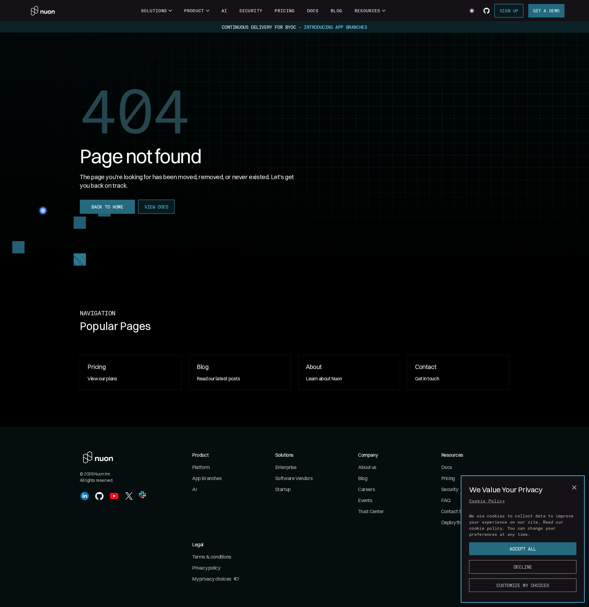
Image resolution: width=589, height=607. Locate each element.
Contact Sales (455, 511)
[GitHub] (486, 11)
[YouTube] (114, 496)
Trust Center (371, 511)
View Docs (156, 206)
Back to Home (107, 206)
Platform (201, 467)
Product (194, 10)
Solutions (154, 10)
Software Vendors (294, 478)
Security (250, 10)
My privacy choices (211, 579)
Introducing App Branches (335, 27)
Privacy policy (206, 568)
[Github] (99, 496)
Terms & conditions (211, 557)
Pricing (284, 10)
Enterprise (286, 467)
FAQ (446, 500)
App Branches (206, 478)
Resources (367, 10)
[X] (129, 496)
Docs (312, 10)
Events (365, 500)
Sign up (509, 10)
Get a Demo (546, 10)
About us (367, 467)
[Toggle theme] (472, 10)
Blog (336, 10)
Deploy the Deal (457, 522)
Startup (283, 489)
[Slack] (142, 494)
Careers (366, 489)
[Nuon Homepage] (43, 11)
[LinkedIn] (85, 496)
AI (224, 10)
